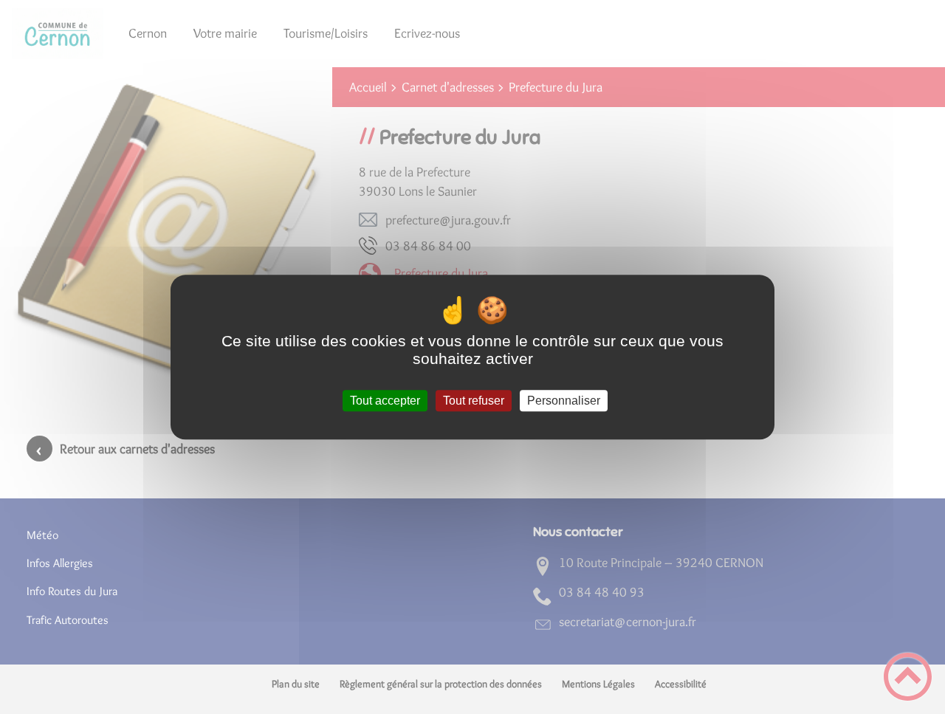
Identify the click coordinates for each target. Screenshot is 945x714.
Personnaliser (563, 400)
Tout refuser (473, 400)
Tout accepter (385, 400)
